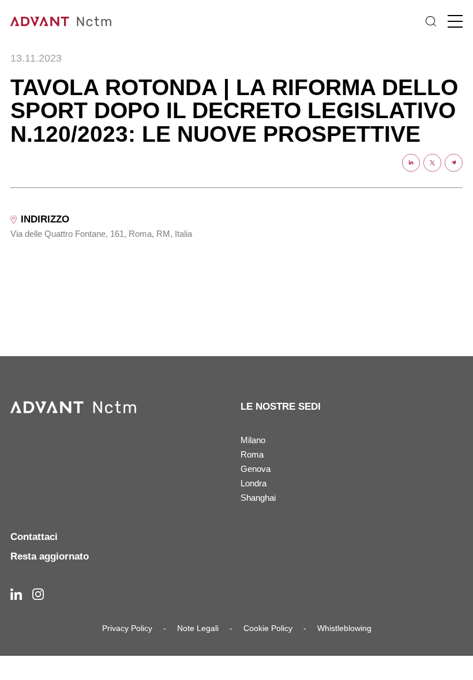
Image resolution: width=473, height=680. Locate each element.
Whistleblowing (344, 628)
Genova (256, 469)
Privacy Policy (127, 628)
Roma (252, 454)
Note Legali (198, 628)
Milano (253, 440)
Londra (253, 483)
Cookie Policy (267, 628)
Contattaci (34, 536)
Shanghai (258, 498)
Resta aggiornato (49, 556)
